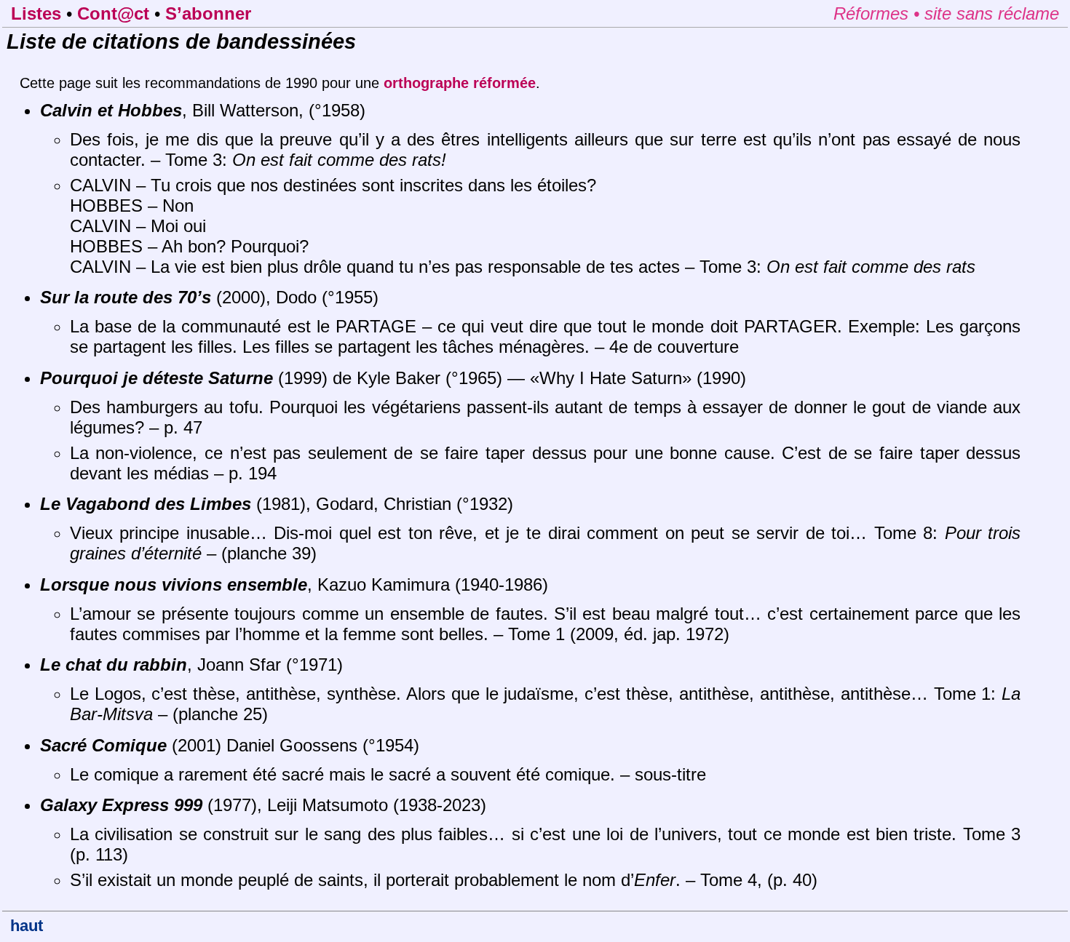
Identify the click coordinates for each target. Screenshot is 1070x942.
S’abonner (208, 13)
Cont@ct (113, 13)
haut (26, 926)
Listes (36, 13)
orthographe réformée (460, 83)
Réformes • (878, 13)
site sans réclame (991, 13)
